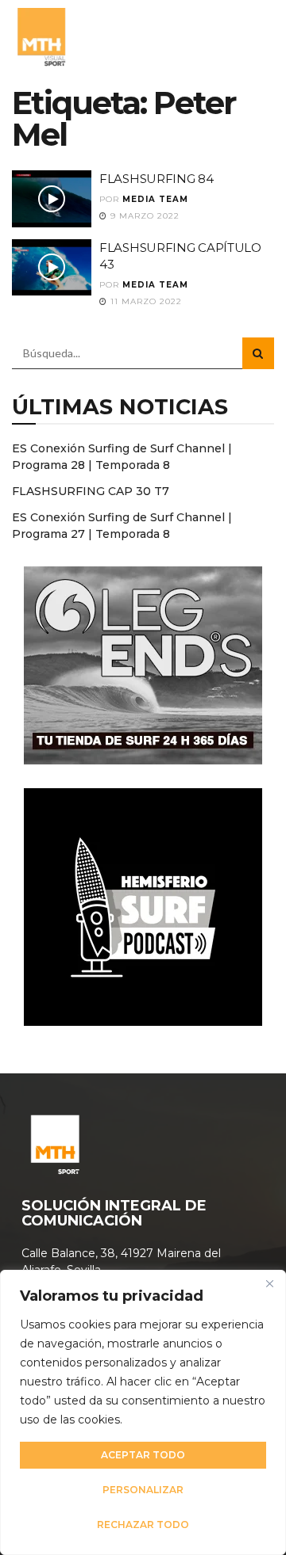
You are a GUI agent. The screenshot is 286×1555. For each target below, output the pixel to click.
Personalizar (143, 1490)
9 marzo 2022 (143, 216)
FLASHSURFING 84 (156, 178)
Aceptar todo (143, 1455)
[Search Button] (258, 353)
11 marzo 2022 (144, 301)
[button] (257, 36)
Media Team (155, 199)
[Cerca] (269, 1283)
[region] (143, 1412)
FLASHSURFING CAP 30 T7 (90, 491)
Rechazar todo (143, 1524)
